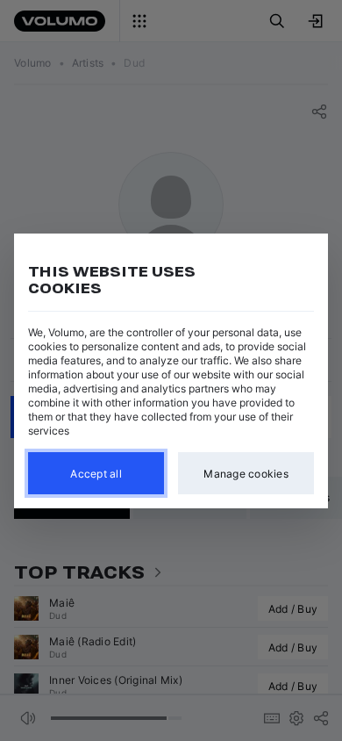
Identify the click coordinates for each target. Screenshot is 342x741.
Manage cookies (246, 472)
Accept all (96, 472)
